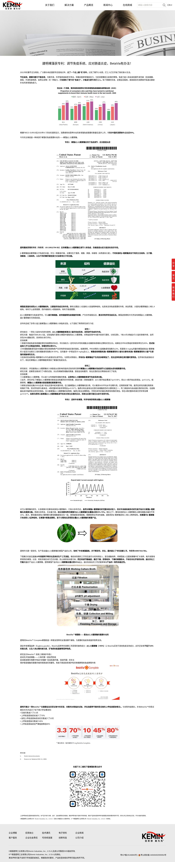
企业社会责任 (31, 838)
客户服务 (13, 838)
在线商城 (127, 5)
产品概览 (88, 5)
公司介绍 (79, 838)
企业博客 (13, 833)
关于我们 (49, 5)
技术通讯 (46, 833)
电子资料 (63, 833)
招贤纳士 (29, 833)
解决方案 (69, 5)
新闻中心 (108, 5)
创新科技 (63, 838)
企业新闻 (79, 833)
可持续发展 (47, 838)
